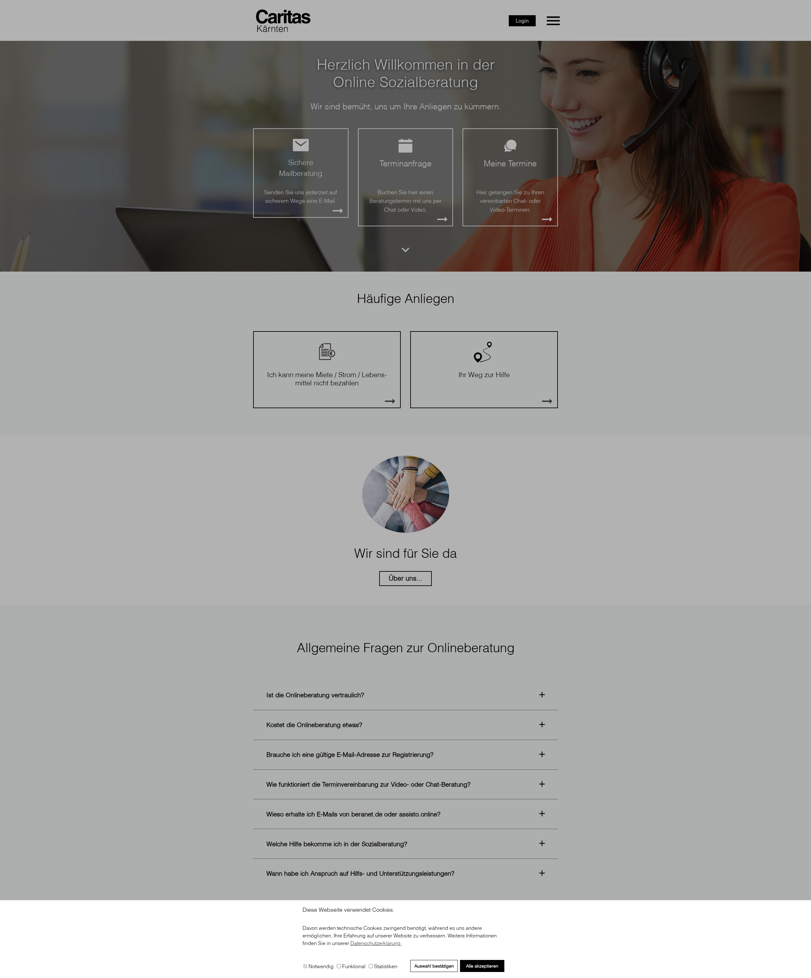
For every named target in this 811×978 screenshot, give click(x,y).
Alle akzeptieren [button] (482, 966)
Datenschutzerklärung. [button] (376, 943)
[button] (405, 695)
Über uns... (405, 578)
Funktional (353, 966)
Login (522, 20)
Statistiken (385, 966)
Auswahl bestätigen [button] (434, 966)
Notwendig (320, 966)
